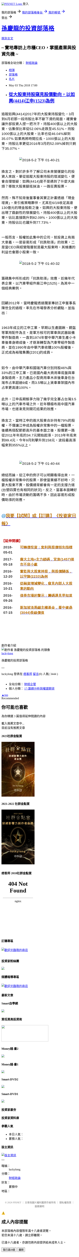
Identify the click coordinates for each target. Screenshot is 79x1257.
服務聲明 (39, 1206)
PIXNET (17, 1202)
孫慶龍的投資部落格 (27, 28)
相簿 (12, 70)
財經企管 (30, 684)
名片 (12, 79)
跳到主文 (7, 38)
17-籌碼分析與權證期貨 (39, 688)
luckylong (7, 653)
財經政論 (31, 62)
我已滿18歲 (9, 1249)
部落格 (13, 74)
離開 (21, 1249)
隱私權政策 (65, 1202)
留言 (36, 674)
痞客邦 (27, 674)
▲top (4, 695)
